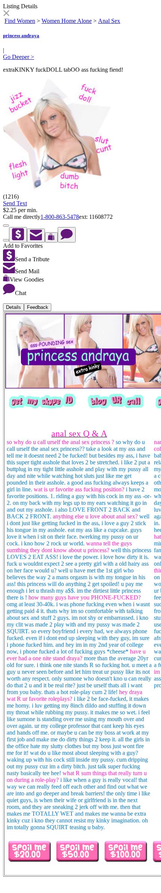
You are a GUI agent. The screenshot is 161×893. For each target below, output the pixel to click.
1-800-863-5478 (59, 217)
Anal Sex (109, 21)
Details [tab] (13, 307)
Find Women (19, 21)
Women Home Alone (67, 21)
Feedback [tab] (37, 307)
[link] (6, 14)
